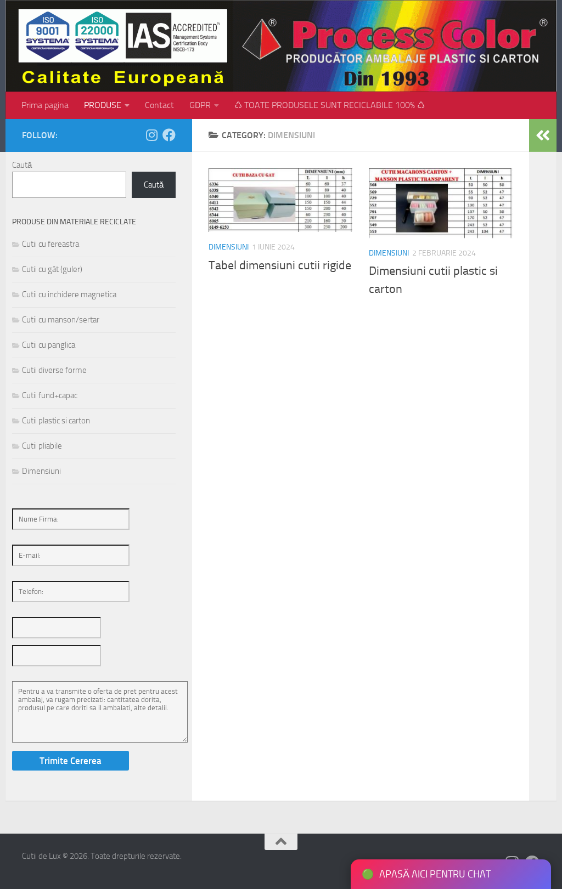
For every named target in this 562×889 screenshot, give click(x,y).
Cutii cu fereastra (50, 244)
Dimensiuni (229, 247)
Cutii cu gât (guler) (52, 269)
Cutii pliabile (42, 446)
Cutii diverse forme (54, 370)
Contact (159, 105)
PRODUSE (102, 105)
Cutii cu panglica (48, 345)
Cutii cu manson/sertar (60, 320)
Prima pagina (45, 105)
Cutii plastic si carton (56, 421)
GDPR (200, 105)
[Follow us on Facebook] (169, 134)
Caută (22, 165)
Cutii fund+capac (49, 395)
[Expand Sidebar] (543, 135)
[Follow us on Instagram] (151, 134)
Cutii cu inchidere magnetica (69, 294)
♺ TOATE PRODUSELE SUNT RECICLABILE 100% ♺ (329, 105)
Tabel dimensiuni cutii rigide (280, 265)
